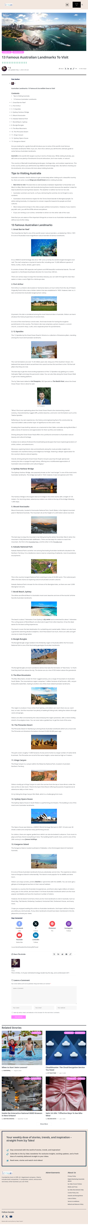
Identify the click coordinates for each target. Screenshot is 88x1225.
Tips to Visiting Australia (21, 96)
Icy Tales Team (51, 1073)
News (26, 1078)
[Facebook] (19, 926)
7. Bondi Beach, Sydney (19, 122)
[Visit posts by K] (15, 963)
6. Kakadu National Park (19, 119)
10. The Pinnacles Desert (19, 132)
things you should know (37, 180)
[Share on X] (68, 68)
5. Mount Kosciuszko (18, 115)
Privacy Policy (26, 1221)
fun (26, 947)
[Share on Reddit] (73, 68)
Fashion (81, 1078)
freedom (22, 947)
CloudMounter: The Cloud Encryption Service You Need (65, 1068)
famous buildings (31, 839)
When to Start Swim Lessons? (14, 1067)
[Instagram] (69, 926)
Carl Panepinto (36, 381)
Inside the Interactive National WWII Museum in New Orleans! (22, 1114)
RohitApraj (6, 1070)
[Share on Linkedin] (71, 68)
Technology (80, 1033)
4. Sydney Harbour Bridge (20, 112)
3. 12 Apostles (16, 109)
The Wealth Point (58, 381)
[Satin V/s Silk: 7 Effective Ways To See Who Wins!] (66, 1094)
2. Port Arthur (16, 106)
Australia (14, 156)
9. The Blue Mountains (19, 128)
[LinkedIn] (36, 937)
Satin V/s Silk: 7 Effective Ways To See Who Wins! (64, 1114)
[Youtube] (19, 937)
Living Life (6, 52)
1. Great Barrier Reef (18, 102)
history (29, 947)
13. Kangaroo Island (18, 141)
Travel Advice (18, 52)
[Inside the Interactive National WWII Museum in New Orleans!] (22, 1094)
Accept (23, 1217)
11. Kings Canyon (17, 135)
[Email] (71, 954)
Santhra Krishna (8, 1119)
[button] (43, 1207)
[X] (36, 926)
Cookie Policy (19, 1221)
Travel (36, 947)
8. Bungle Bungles (17, 125)
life (33, 947)
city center (46, 619)
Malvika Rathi (51, 1119)
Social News (36, 1078)
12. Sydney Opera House (19, 138)
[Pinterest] (52, 926)
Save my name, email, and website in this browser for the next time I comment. (36, 1012)
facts (17, 947)
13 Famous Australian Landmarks (24, 99)
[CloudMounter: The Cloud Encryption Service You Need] (66, 1048)
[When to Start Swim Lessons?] (22, 1048)
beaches (38, 882)
